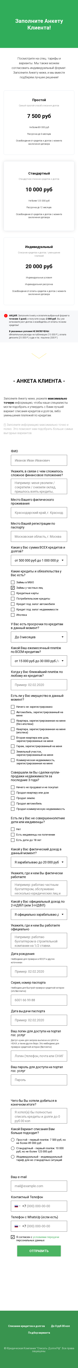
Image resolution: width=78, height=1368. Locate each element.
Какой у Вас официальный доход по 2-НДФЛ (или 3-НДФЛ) (38, 903)
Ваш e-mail (19, 1177)
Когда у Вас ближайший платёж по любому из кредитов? (37, 673)
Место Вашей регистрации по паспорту (33, 525)
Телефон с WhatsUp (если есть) (34, 1217)
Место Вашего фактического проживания (32, 501)
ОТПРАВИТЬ (39, 1251)
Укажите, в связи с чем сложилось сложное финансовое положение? (37, 473)
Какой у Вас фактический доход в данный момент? (36, 851)
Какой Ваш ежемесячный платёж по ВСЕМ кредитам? (36, 650)
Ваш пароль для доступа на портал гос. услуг (37, 1069)
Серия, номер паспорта (28, 982)
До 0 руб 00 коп (60, 1326)
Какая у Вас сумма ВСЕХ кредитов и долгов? (38, 549)
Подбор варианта (39, 1332)
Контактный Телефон (27, 1197)
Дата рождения (22, 954)
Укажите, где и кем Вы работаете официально (35, 927)
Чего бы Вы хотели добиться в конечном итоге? (34, 1102)
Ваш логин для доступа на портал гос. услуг (36, 1033)
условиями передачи (46, 1237)
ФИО (14, 451)
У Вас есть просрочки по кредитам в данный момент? (37, 626)
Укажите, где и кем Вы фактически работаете (37, 875)
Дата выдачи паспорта (28, 1011)
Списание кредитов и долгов (26, 1326)
